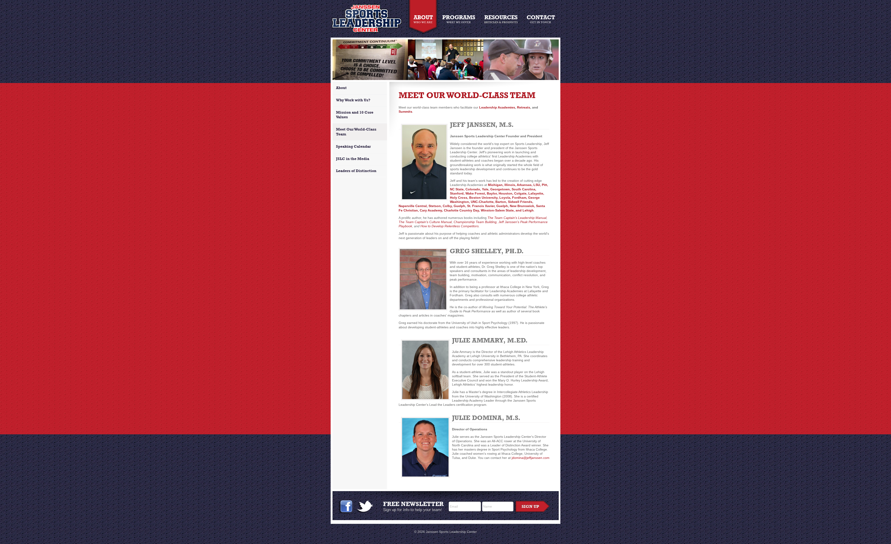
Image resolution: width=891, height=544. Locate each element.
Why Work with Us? (353, 100)
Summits (405, 111)
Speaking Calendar (353, 146)
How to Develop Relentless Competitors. (450, 226)
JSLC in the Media (352, 159)
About (341, 88)
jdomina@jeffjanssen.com (530, 458)
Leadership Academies (497, 107)
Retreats (523, 107)
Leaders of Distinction (356, 171)
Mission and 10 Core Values (354, 114)
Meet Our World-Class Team (356, 131)
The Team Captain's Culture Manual (425, 222)
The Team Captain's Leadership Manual (516, 218)
